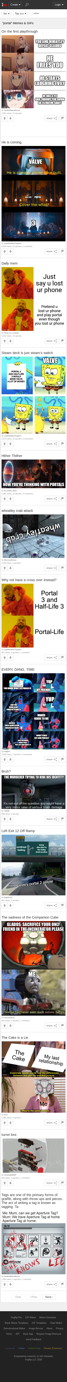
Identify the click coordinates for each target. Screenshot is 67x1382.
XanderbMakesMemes (12, 110)
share (49, 118)
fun (5, 13)
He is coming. (12, 142)
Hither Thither (12, 456)
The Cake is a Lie (15, 1037)
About (49, 1328)
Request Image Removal (48, 1334)
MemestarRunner (10, 560)
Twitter (21, 1348)
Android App (34, 1348)
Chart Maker (56, 1323)
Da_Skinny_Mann (10, 491)
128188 (6, 811)
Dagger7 (7, 751)
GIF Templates (39, 1323)
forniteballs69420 (10, 1175)
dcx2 (6, 1115)
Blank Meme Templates (16, 1323)
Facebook (10, 1348)
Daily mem (10, 263)
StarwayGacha (9, 1018)
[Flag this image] (62, 118)
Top (19, 13)
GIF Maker (30, 1317)
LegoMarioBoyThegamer (12, 243)
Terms (9, 1334)
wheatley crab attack (17, 511)
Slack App (28, 1334)
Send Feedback (33, 1339)
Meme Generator (47, 1317)
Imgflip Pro (16, 1317)
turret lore (9, 1135)
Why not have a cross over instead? (29, 580)
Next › (49, 1297)
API (17, 1334)
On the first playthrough (20, 31)
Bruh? (6, 771)
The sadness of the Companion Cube (30, 917)
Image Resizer (36, 1328)
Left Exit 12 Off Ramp (18, 831)
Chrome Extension (53, 1348)
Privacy (59, 1328)
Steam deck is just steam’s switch (27, 353)
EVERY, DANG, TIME (18, 669)
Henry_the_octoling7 (11, 333)
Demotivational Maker (14, 1328)
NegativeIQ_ (8, 897)
